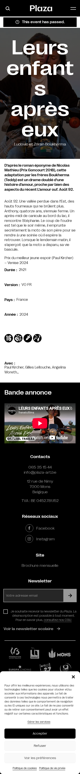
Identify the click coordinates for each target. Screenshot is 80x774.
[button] (73, 677)
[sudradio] (65, 668)
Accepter (40, 733)
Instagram (45, 539)
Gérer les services (39, 721)
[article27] (45, 668)
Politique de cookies (25, 768)
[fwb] (15, 653)
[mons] (60, 653)
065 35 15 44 (40, 467)
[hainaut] (34, 653)
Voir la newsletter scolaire (28, 629)
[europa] (20, 668)
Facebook (45, 528)
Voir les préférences (40, 758)
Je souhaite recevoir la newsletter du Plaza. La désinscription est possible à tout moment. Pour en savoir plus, (43, 616)
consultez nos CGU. (58, 620)
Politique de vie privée (52, 768)
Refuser (40, 746)
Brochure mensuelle (40, 565)
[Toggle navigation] (73, 8)
